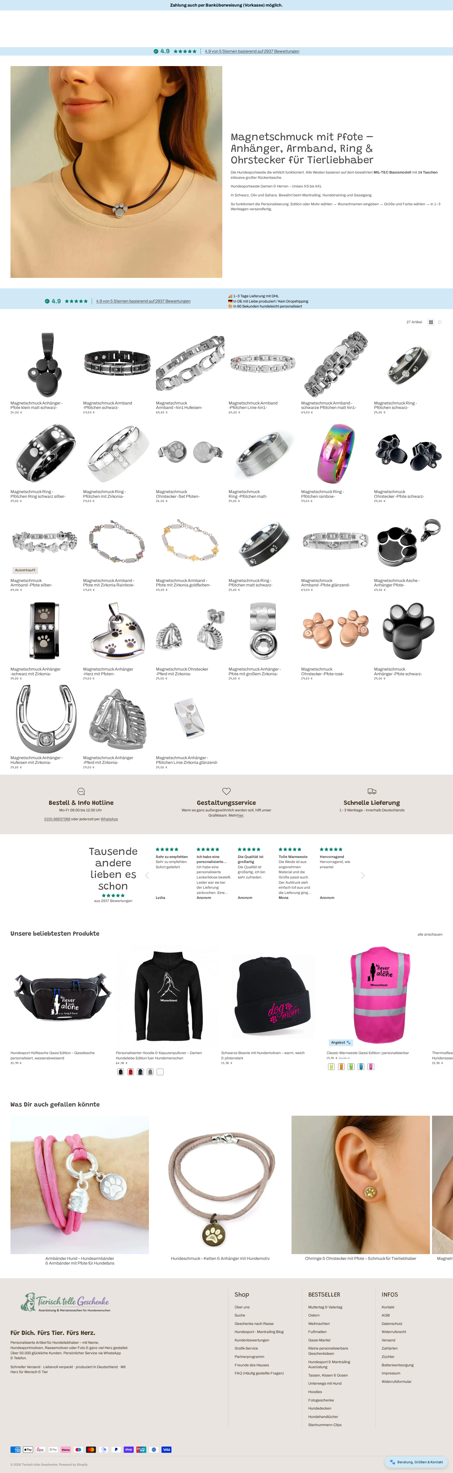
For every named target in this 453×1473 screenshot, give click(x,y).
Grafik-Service (246, 1348)
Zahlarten (390, 1348)
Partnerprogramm (249, 1357)
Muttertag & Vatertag (325, 1307)
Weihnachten (319, 1324)
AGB (386, 1315)
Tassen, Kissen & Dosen (328, 1375)
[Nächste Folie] (362, 542)
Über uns (242, 1307)
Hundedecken (319, 1408)
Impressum (391, 1373)
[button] (148, 875)
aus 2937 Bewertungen (113, 901)
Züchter (388, 1357)
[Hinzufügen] (71, 390)
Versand (388, 1340)
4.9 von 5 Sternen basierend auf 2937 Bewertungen (252, 51)
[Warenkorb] (437, 23)
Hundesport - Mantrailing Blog (259, 1332)
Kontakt (388, 1307)
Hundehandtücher (323, 1417)
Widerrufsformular (397, 1382)
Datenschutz (392, 1324)
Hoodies (315, 1392)
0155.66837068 (57, 819)
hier (240, 815)
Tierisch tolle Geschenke (39, 1464)
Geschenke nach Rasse (254, 1324)
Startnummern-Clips (325, 1425)
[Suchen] (426, 23)
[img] (113, 895)
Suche (240, 1315)
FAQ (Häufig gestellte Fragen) (259, 1373)
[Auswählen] (143, 390)
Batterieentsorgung (398, 1365)
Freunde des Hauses (252, 1365)
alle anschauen (430, 934)
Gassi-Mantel (319, 1340)
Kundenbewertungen (252, 1340)
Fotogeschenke (321, 1400)
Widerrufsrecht (394, 1332)
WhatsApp (109, 819)
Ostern (314, 1315)
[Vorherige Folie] (309, 542)
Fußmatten (317, 1332)
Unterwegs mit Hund (325, 1383)
